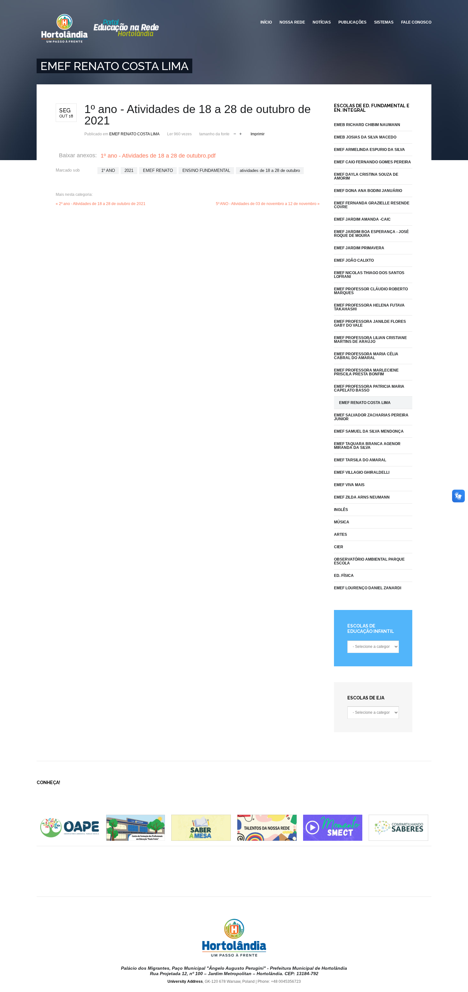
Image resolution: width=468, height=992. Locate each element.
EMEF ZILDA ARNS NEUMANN (362, 497)
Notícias (322, 22)
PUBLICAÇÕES (352, 22)
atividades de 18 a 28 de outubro (270, 170)
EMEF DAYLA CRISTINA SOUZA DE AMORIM (366, 176)
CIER (338, 547)
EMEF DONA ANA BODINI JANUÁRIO (368, 190)
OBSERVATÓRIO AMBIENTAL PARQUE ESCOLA (369, 561)
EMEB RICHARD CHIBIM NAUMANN (367, 125)
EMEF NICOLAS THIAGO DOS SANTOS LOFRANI (369, 275)
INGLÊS (341, 509)
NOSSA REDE (292, 22)
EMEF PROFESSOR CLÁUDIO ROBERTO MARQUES (371, 291)
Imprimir (258, 134)
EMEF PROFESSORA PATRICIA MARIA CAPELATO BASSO (369, 388)
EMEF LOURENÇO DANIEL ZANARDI (367, 588)
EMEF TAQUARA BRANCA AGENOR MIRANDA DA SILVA (367, 446)
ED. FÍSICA (344, 575)
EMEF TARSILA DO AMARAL (360, 460)
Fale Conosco (416, 22)
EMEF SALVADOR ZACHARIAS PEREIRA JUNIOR (371, 417)
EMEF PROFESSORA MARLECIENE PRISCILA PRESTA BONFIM (366, 372)
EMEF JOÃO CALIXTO (354, 260)
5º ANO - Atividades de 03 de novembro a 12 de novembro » (268, 204)
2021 (128, 170)
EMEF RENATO (158, 170)
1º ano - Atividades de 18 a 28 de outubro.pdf (158, 155)
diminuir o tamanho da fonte (234, 133)
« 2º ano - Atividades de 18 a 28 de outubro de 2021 (100, 204)
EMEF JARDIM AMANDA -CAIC (362, 219)
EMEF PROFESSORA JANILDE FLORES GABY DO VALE (370, 323)
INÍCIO (266, 22)
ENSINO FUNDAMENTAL (206, 170)
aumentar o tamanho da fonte (240, 133)
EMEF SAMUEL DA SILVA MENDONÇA (369, 431)
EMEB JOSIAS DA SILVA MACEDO (365, 137)
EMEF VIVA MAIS (349, 485)
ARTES (340, 534)
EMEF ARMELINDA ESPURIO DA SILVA (369, 149)
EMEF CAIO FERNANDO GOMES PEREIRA (372, 162)
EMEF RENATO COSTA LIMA (134, 134)
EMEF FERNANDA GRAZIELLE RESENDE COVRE (371, 205)
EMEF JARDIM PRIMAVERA (359, 248)
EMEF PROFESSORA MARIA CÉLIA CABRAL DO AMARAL (366, 356)
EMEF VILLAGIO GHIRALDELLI (361, 472)
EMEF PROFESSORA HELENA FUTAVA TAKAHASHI (369, 307)
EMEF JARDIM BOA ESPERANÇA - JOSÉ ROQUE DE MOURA (371, 234)
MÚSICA (341, 522)
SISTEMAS (384, 22)
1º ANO (108, 170)
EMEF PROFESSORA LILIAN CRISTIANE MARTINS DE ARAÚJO (370, 340)
